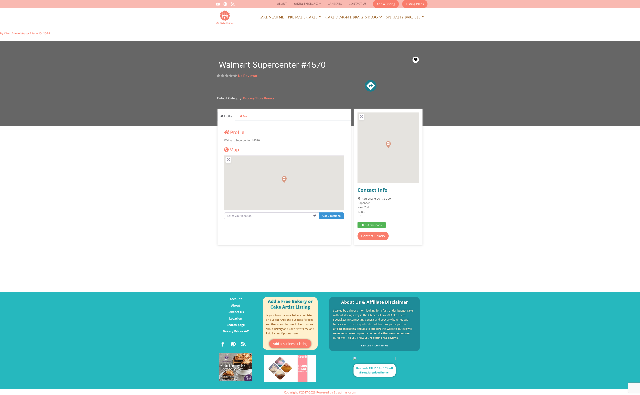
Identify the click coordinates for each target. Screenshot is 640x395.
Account (236, 299)
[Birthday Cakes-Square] (235, 366)
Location (235, 318)
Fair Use (366, 345)
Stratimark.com (345, 392)
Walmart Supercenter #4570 (272, 65)
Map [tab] (245, 116)
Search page (236, 325)
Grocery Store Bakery (258, 98)
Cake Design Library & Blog (351, 17)
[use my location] (314, 215)
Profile (237, 132)
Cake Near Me (271, 17)
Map (234, 150)
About (282, 3)
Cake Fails (335, 3)
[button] (284, 179)
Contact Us (357, 3)
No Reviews (247, 76)
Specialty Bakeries (403, 17)
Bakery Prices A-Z (306, 3)
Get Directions (331, 215)
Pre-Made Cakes (302, 17)
